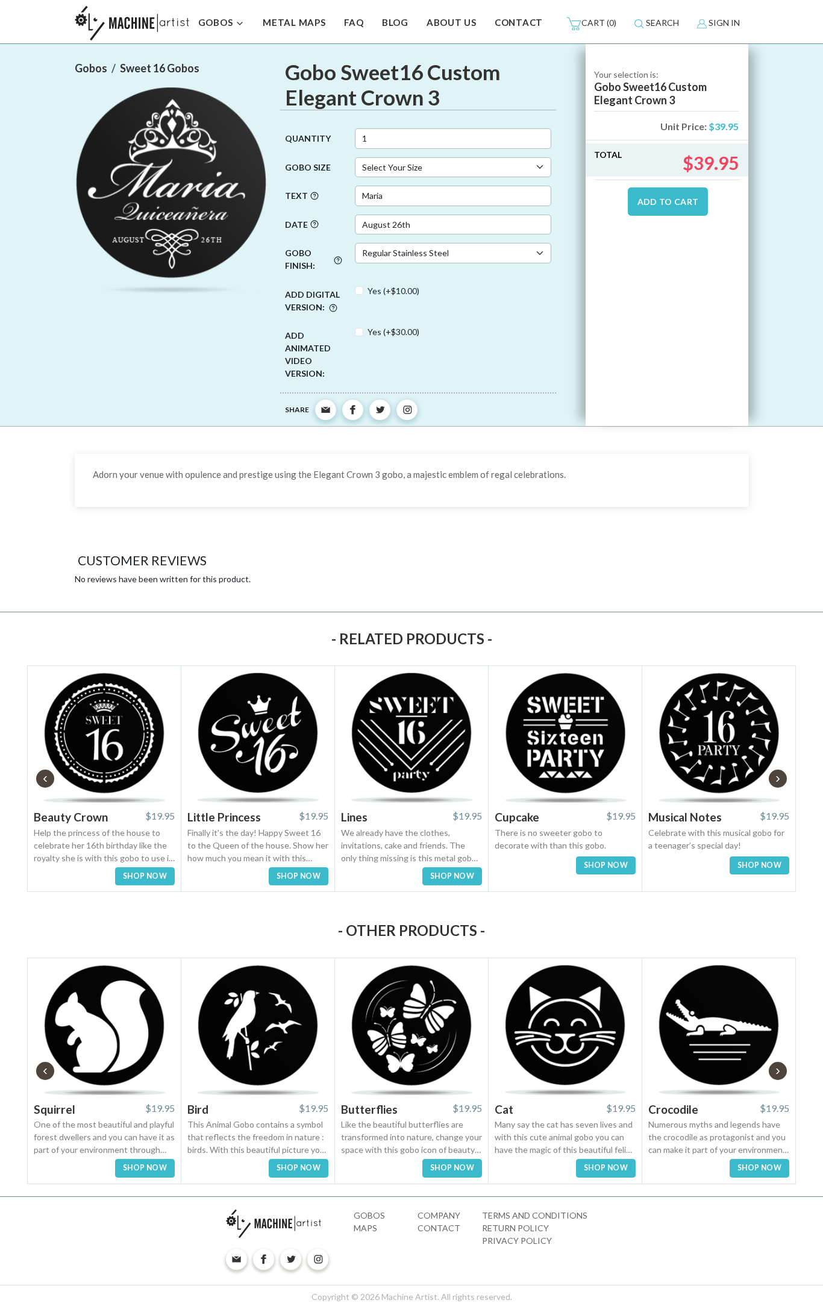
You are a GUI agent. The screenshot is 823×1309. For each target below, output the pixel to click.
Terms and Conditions (534, 1215)
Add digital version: (312, 300)
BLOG (395, 22)
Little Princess (224, 817)
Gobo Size (308, 167)
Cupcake (517, 817)
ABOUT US (452, 22)
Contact (439, 1228)
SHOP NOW (145, 876)
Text (296, 195)
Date (296, 224)
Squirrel (54, 1109)
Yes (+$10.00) (393, 291)
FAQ (354, 22)
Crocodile (673, 1109)
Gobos (369, 1215)
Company (439, 1215)
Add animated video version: (308, 354)
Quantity (308, 138)
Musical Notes (685, 817)
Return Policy (515, 1228)
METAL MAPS (294, 22)
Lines (354, 817)
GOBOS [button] (217, 22)
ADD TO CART (668, 201)
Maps (365, 1228)
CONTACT (519, 22)
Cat (504, 1109)
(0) (598, 22)
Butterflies (369, 1109)
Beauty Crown (71, 817)
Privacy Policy (517, 1240)
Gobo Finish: (300, 259)
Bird (197, 1109)
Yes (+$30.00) (393, 332)
